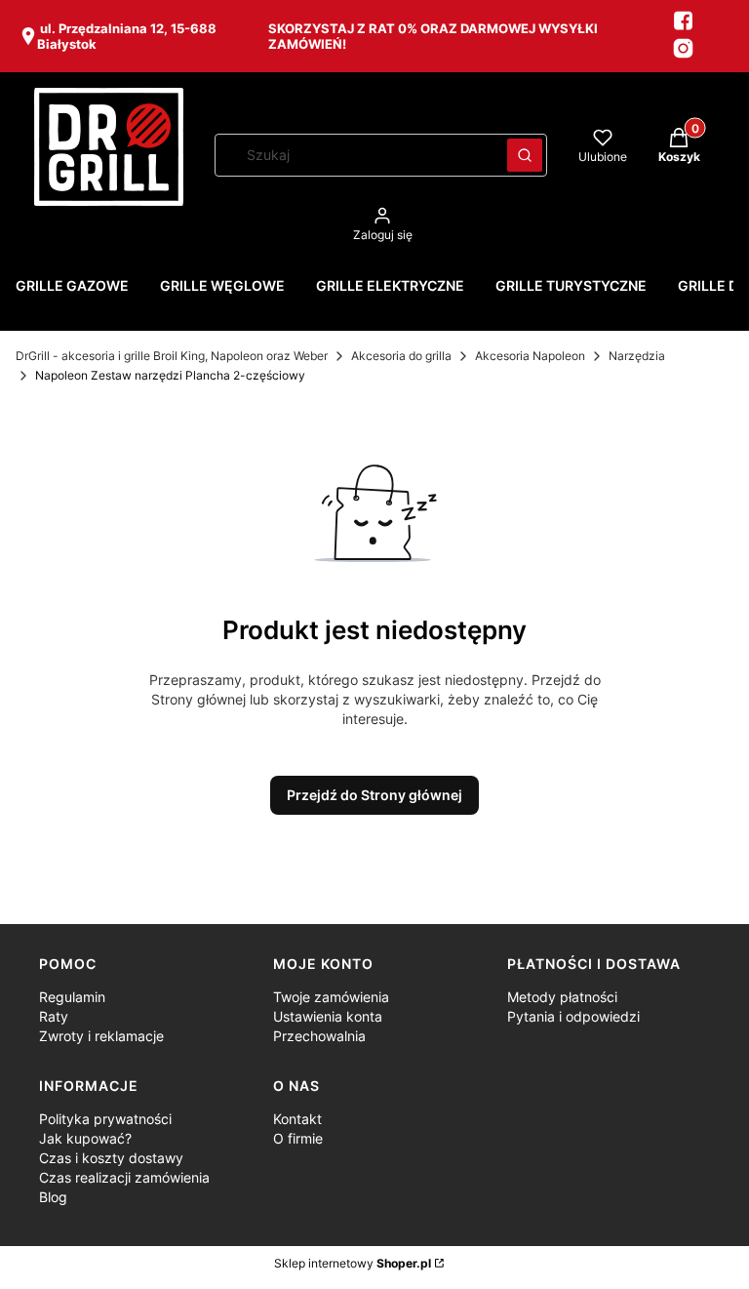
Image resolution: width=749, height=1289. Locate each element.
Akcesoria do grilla (401, 355)
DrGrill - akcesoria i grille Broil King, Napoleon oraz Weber (172, 355)
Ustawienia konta (327, 1016)
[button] (524, 155)
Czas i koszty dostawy (111, 1157)
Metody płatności (562, 996)
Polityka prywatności (105, 1118)
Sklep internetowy (352, 1263)
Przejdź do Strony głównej (374, 794)
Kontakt (297, 1118)
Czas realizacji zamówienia (124, 1177)
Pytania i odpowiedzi (573, 1016)
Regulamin (72, 996)
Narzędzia (637, 355)
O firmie (298, 1138)
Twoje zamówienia (331, 996)
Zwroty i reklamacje (101, 1035)
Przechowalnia (319, 1035)
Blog (53, 1196)
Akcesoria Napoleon (530, 355)
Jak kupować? (85, 1138)
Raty (53, 1016)
